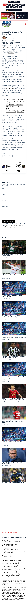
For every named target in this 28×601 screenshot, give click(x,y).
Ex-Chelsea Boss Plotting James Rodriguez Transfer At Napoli (11, 316)
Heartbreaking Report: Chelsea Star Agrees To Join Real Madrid (12, 442)
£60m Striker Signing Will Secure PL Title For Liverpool (14, 275)
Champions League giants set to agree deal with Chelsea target (13, 357)
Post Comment (8, 221)
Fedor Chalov (17, 155)
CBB (12, 7)
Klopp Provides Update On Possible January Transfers (12, 296)
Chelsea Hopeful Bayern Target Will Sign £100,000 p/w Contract (15, 101)
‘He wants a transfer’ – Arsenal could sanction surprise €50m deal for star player (13, 421)
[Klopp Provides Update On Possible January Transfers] (14, 288)
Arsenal (5, 47)
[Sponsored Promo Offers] (8, 15)
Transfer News (7, 43)
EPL (20, 7)
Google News (8, 556)
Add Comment (6, 206)
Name (3, 194)
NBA (5, 4)
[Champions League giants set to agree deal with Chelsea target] (14, 349)
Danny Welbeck (7, 155)
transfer (11, 53)
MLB (14, 4)
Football (10, 42)
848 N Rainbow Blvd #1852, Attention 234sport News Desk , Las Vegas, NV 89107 (15, 551)
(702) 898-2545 (9, 545)
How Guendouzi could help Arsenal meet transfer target (15, 106)
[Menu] (25, 24)
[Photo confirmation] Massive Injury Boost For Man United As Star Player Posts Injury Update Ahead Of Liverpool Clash (14, 400)
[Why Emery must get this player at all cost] (14, 475)
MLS (16, 7)
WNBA (22, 4)
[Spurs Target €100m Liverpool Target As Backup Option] (14, 247)
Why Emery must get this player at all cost (13, 483)
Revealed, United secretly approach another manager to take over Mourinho (14, 336)
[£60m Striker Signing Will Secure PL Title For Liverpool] (14, 267)
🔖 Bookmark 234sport (14, 1)
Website (4, 200)
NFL (9, 4)
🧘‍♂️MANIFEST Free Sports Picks (14, 10)
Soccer (16, 42)
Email (3, 188)
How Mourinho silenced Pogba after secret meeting (12, 462)
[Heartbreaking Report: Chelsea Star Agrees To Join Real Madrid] (14, 434)
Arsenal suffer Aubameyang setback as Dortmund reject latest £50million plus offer (13, 378)
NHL (18, 4)
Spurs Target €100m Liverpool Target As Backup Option (13, 255)
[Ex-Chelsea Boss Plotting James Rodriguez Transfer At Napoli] (14, 308)
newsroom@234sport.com (12, 541)
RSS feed (4, 532)
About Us (15, 532)
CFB (7, 7)
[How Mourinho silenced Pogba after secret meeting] (14, 455)
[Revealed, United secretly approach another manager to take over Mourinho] (14, 328)
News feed (9, 532)
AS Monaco (10, 88)
